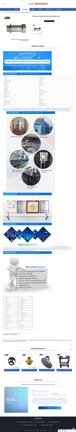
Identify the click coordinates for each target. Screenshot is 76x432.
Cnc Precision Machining (42, 340)
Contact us (49, 9)
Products (24, 9)
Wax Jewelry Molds (18, 340)
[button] (4, 4)
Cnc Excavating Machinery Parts (61, 340)
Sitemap (51, 430)
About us (58, 9)
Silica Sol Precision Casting (33, 340)
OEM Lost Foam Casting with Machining (11, 334)
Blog (40, 9)
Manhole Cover (25, 340)
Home (16, 9)
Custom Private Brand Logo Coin (9, 340)
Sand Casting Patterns (22, 341)
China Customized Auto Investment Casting (13, 333)
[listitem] (38, 29)
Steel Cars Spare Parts (14, 341)
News (33, 9)
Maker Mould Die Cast (51, 340)
